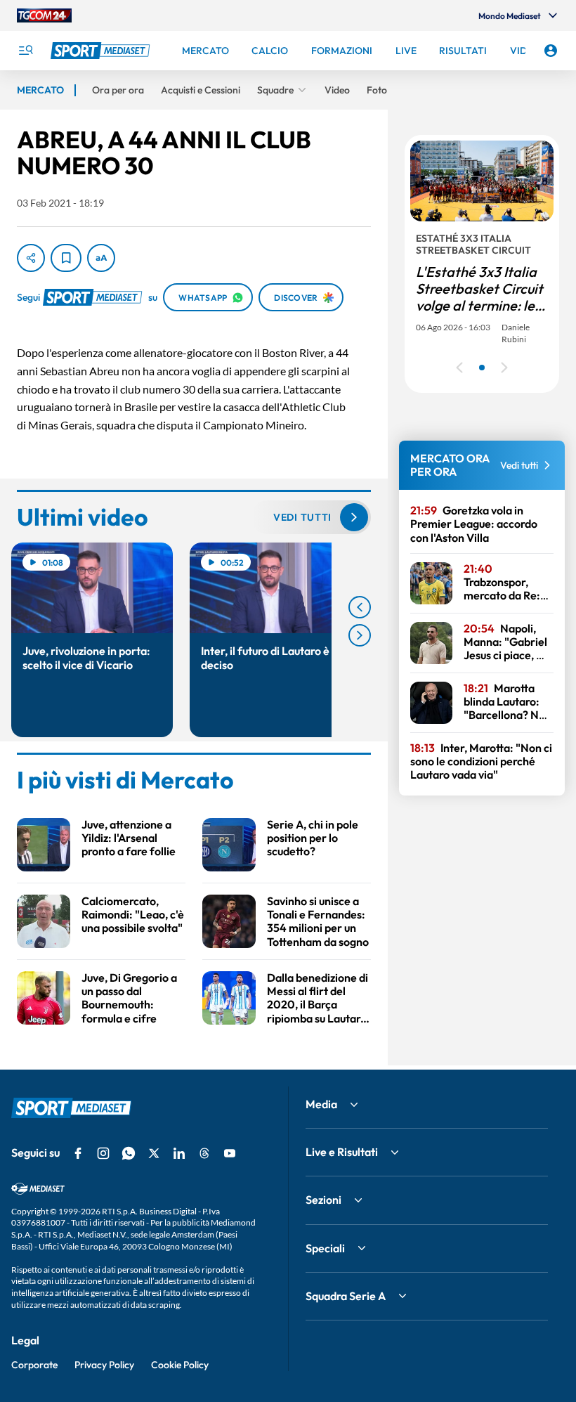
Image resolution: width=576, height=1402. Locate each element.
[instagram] (103, 1153)
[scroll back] (359, 607)
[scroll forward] (359, 635)
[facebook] (78, 1153)
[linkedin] (179, 1153)
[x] (154, 1153)
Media (321, 1104)
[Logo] (102, 50)
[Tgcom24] (44, 15)
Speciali (325, 1248)
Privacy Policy (104, 1364)
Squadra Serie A (346, 1296)
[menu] (25, 50)
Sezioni (323, 1200)
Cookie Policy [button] (180, 1364)
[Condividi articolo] (31, 258)
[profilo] (550, 50)
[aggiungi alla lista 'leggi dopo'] (66, 258)
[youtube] (230, 1153)
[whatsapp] (129, 1153)
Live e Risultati (342, 1152)
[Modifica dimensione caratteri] (101, 258)
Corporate (34, 1364)
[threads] (204, 1153)
